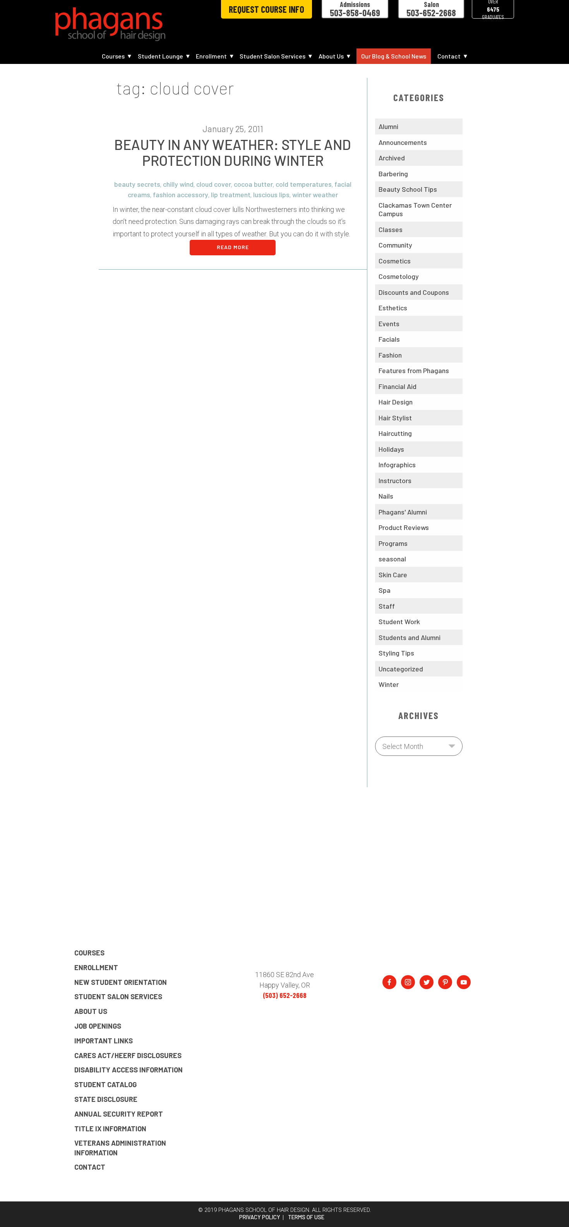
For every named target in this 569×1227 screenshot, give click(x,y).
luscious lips (271, 194)
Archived (392, 157)
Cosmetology (399, 276)
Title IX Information (110, 1128)
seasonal (392, 558)
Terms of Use (306, 1217)
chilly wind (178, 184)
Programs (393, 543)
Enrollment (211, 56)
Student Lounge (160, 56)
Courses (113, 56)
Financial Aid (397, 386)
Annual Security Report (118, 1114)
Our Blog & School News (393, 56)
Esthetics (393, 307)
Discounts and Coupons (414, 292)
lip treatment (230, 194)
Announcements (403, 142)
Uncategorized (401, 668)
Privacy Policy (259, 1217)
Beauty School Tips (408, 189)
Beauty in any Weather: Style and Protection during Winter (232, 152)
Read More (233, 247)
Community (395, 245)
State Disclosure (105, 1099)
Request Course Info (266, 9)
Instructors (395, 480)
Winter (389, 684)
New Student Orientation (120, 982)
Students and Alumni (409, 637)
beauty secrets (137, 184)
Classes (391, 229)
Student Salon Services (272, 56)
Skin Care (393, 574)
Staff (387, 606)
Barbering (393, 173)
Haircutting (395, 433)
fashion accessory (180, 194)
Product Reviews (404, 527)
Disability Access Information (128, 1069)
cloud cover (213, 184)
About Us (331, 56)
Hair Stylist (395, 417)
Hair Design (396, 402)
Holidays (391, 449)
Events (389, 323)
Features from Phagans (414, 370)
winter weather (315, 194)
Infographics (397, 464)
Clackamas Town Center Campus (415, 209)
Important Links (103, 1040)
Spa (385, 590)
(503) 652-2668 (285, 995)
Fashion (390, 355)
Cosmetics (395, 260)
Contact (449, 56)
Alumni (388, 126)
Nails (386, 496)
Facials (389, 339)
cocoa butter (253, 184)
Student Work (399, 621)
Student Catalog (105, 1084)
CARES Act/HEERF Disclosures (128, 1055)
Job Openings (97, 1026)
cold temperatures (304, 184)
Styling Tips (396, 653)
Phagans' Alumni (403, 512)
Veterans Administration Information (120, 1147)
